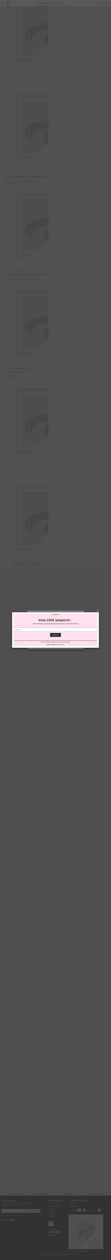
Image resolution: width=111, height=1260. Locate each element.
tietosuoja (53, 644)
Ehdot (48, 644)
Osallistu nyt (55, 635)
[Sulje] (98, 611)
